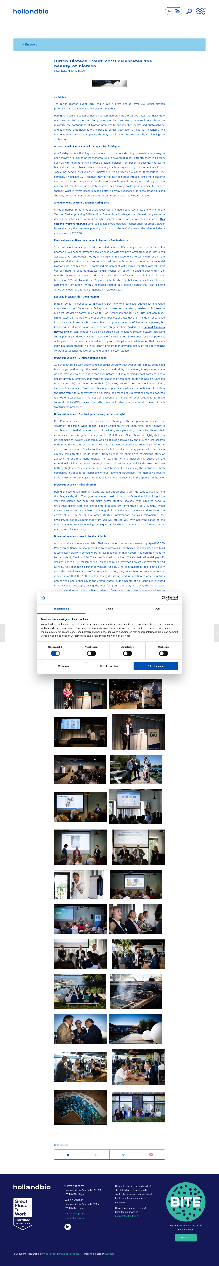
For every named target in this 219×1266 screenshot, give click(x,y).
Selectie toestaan (109, 666)
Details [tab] (110, 608)
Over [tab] (157, 608)
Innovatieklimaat (76, 71)
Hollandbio (60, 71)
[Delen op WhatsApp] (96, 1154)
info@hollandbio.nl (74, 1218)
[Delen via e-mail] (151, 1154)
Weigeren (63, 666)
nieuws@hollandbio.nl (127, 1216)
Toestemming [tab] (61, 608)
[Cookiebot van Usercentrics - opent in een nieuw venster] (164, 598)
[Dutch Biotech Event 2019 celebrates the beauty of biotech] (109, 86)
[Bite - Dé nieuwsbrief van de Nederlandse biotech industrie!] (186, 1202)
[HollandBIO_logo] (30, 11)
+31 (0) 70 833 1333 (74, 1214)
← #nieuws (29, 44)
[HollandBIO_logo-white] (32, 1186)
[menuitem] (173, 11)
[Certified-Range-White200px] (22, 1214)
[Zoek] (189, 11)
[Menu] (200, 11)
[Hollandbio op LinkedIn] (67, 1227)
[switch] (91, 653)
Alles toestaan (156, 666)
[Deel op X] (68, 1154)
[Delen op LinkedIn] (123, 1154)
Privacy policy (48, 1253)
